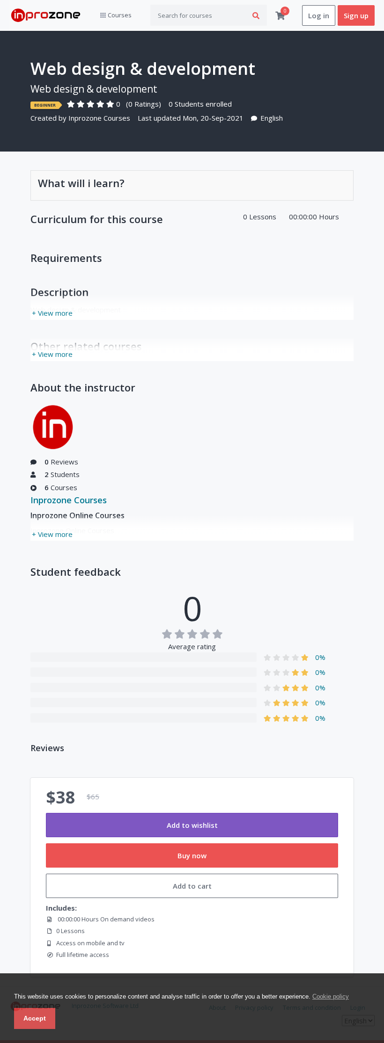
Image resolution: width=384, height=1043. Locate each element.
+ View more (52, 313)
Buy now (192, 855)
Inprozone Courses (99, 118)
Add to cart (192, 886)
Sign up (356, 15)
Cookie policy (330, 996)
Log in (318, 15)
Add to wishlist (192, 825)
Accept (34, 1018)
